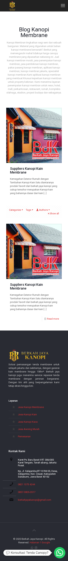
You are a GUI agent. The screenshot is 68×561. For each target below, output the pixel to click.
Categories (15, 209)
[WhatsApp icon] (32, 548)
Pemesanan (24, 436)
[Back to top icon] (34, 530)
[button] (59, 552)
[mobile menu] (63, 5)
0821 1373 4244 (26, 484)
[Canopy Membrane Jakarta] (12, 5)
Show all (54, 213)
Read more (53, 318)
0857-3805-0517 (26, 492)
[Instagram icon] (36, 548)
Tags (28, 209)
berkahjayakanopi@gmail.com (34, 499)
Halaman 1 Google (40, 542)
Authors (43, 209)
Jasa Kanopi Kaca (28, 421)
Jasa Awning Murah (28, 429)
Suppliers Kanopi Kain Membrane (26, 170)
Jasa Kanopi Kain (27, 414)
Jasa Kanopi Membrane (31, 407)
